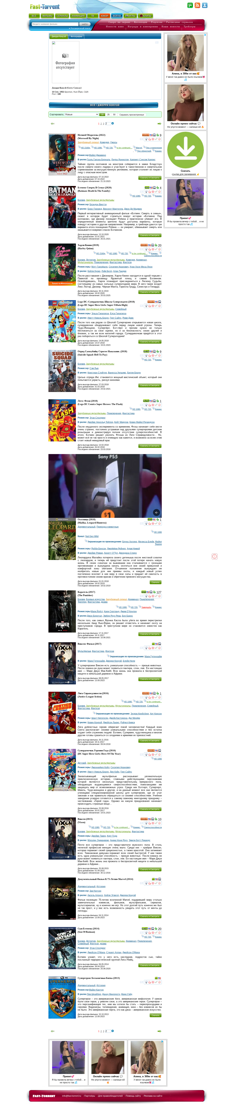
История (101, 886)
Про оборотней (144, 151)
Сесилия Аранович (119, 267)
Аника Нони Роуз (119, 840)
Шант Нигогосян (99, 718)
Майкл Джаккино (97, 155)
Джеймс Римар (95, 553)
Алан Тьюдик (119, 271)
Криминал (141, 260)
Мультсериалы (85, 262)
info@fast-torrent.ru (71, 1096)
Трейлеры (190, 26)
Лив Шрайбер (94, 994)
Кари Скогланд (111, 611)
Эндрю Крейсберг (140, 713)
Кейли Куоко (94, 271)
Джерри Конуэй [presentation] (59, 36)
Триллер (82, 602)
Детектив (91, 260)
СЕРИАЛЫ (62, 16)
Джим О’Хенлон (128, 611)
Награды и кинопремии (143, 26)
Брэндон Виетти (98, 204)
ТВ (92, 16)
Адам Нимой (133, 548)
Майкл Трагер (158, 542)
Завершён (146, 607)
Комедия (104, 142)
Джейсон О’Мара (96, 952)
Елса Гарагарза (118, 313)
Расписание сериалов (179, 22)
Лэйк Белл (106, 271)
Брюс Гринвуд (95, 209)
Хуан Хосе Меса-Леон (141, 267)
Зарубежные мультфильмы (100, 200)
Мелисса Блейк (146, 541)
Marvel (139, 148)
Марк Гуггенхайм (153, 656)
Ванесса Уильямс (117, 372)
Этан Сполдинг (97, 417)
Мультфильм (84, 651)
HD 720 (109, 148)
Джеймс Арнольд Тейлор (100, 422)
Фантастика (116, 262)
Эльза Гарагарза (100, 313)
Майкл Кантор (96, 990)
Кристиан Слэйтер (97, 372)
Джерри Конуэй (114, 661)
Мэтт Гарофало (99, 267)
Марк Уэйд (126, 994)
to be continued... (124, 148)
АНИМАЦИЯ (78, 16)
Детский (82, 763)
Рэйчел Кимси (127, 722)
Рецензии (157, 22)
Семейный (121, 309)
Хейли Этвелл (111, 895)
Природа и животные (108, 527)
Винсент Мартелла (113, 209)
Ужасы (113, 142)
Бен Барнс (127, 616)
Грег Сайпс (115, 318)
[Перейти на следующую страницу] (159, 123)
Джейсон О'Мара (131, 952)
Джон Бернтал (94, 616)
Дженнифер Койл (100, 767)
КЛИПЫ (147, 16)
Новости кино (115, 26)
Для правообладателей (110, 1096)
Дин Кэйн (114, 772)
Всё (93, 105)
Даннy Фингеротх (111, 994)
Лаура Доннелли (120, 159)
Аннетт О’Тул (111, 553)
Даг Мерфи (134, 718)
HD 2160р (85, 148)
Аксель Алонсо (95, 895)
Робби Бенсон (98, 548)
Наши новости (171, 26)
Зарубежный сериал (88, 142)
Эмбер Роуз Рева (112, 616)
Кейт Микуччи (121, 422)
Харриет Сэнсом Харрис (142, 159)
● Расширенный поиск (79, 28)
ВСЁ (34, 16)
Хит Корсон (156, 713)
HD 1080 (98, 148)
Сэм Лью (94, 368)
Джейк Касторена (118, 718)
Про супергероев (154, 148)
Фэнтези (127, 262)
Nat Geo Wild (92, 536)
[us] (151, 135)
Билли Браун (134, 372)
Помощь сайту (133, 1096)
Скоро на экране (119, 22)
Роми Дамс (128, 318)
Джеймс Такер (98, 836)
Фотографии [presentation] (76, 36)
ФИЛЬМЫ (47, 16)
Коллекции (140, 22)
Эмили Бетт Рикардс (139, 840)
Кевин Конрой (95, 722)
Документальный (86, 527)
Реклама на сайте (153, 1096)
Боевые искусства (95, 599)
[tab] (59, 36)
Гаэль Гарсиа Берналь (98, 159)
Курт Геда (112, 836)
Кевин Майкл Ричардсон (142, 422)
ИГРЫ (132, 16)
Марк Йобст (97, 611)
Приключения (101, 262)
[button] (102, 114)
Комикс (158, 151)
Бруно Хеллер (129, 541)
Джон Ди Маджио (133, 209)
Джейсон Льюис (111, 722)
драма (104, 602)
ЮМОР (104, 16)
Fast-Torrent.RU (48, 6)
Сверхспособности (153, 254)
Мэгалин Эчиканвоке (98, 840)
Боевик (81, 200)
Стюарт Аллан (113, 952)
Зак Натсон (95, 891)
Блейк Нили (129, 661)
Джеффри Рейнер (116, 548)
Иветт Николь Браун (98, 318)
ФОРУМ (117, 16)
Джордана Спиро (128, 553)
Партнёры (89, 1096)
